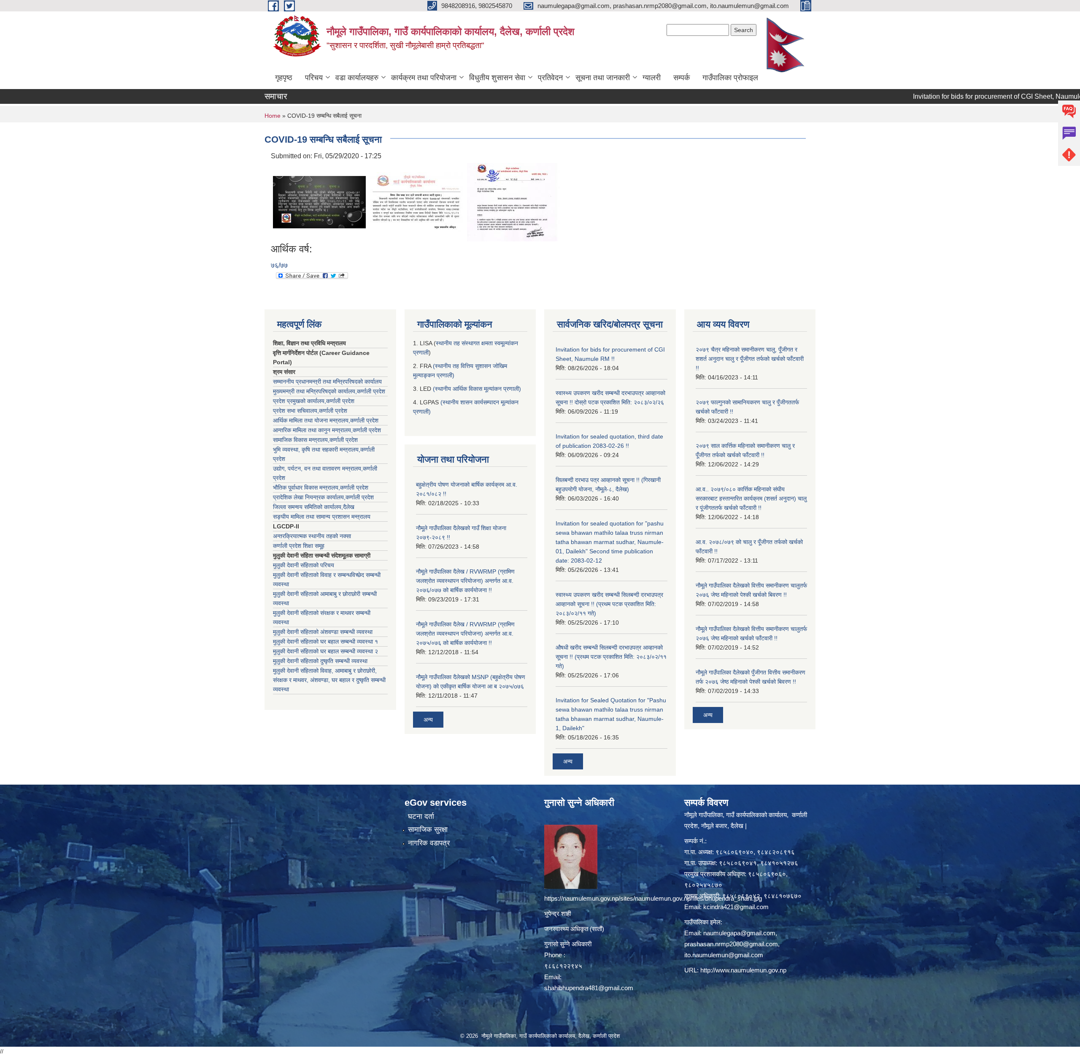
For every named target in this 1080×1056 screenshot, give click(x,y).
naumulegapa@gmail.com (739, 933)
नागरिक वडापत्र (429, 843)
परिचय (314, 77)
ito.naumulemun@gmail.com (723, 955)
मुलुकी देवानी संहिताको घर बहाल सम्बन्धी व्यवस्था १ (325, 641)
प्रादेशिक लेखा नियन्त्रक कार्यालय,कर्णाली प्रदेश (323, 497)
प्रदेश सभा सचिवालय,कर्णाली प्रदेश (310, 410)
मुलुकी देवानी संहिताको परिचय (303, 565)
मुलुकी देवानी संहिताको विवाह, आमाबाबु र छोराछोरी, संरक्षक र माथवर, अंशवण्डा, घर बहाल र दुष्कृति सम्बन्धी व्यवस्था (329, 680)
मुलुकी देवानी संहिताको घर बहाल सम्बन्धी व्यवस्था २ (325, 651)
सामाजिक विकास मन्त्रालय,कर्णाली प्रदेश (315, 439)
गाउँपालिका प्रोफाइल (730, 77)
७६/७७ (279, 265)
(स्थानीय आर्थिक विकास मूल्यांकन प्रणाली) (477, 388)
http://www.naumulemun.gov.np (743, 970)
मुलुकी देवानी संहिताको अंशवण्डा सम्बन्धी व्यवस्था (323, 631)
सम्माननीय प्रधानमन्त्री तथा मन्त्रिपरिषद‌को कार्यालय (327, 381)
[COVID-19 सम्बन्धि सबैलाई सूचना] (319, 201)
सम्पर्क (681, 77)
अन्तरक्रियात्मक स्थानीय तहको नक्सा (312, 536)
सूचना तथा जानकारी (602, 77)
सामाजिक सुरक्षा (428, 830)
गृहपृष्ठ (283, 77)
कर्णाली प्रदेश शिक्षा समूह (298, 545)
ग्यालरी (652, 77)
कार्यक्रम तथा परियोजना (423, 77)
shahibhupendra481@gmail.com (588, 987)
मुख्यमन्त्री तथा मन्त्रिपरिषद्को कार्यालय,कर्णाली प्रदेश (329, 391)
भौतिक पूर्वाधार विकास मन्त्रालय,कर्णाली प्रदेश (320, 487)
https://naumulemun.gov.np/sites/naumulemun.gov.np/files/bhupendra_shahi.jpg (653, 898)
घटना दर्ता (421, 816)
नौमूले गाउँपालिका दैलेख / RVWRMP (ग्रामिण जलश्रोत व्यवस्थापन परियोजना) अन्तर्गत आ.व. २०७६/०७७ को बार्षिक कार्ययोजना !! (465, 580)
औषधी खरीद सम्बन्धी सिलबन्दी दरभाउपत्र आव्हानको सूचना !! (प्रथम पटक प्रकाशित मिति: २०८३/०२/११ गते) (611, 656)
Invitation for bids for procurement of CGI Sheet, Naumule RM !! (968, 96)
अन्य (428, 719)
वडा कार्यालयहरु (356, 77)
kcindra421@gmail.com (736, 906)
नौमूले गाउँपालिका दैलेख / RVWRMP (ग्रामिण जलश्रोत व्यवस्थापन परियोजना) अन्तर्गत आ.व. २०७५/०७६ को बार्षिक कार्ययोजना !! (465, 633)
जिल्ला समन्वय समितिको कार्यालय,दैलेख (313, 507)
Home (273, 115)
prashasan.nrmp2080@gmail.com (731, 944)
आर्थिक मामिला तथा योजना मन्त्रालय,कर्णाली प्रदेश (325, 420)
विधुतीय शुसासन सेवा (497, 77)
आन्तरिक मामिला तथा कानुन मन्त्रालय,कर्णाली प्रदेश (327, 430)
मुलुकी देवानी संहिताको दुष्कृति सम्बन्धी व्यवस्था (320, 661)
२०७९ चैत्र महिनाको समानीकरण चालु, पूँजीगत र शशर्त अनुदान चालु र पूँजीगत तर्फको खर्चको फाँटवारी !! (750, 358)
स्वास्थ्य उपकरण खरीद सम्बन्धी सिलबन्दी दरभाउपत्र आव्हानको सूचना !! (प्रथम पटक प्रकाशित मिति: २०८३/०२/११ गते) (609, 604)
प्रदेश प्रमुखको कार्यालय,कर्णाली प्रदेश (313, 401)
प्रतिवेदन (550, 77)
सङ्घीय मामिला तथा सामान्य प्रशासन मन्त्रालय (321, 516)
